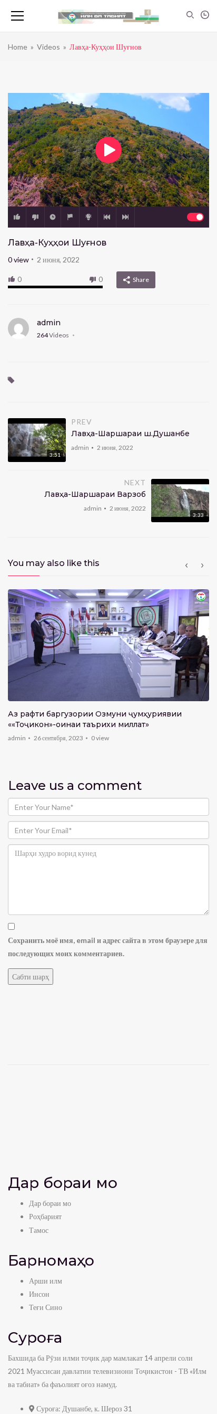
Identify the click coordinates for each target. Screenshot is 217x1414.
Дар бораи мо (50, 1203)
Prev (107, 217)
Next (125, 217)
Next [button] (202, 565)
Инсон (39, 1293)
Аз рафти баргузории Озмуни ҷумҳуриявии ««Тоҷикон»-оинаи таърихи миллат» (95, 719)
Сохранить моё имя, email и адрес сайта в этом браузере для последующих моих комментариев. (108, 947)
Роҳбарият (45, 1216)
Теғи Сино (45, 1307)
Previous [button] (186, 565)
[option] (108, 669)
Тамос (38, 1230)
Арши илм (45, 1280)
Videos (48, 46)
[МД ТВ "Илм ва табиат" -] (108, 16)
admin (49, 322)
